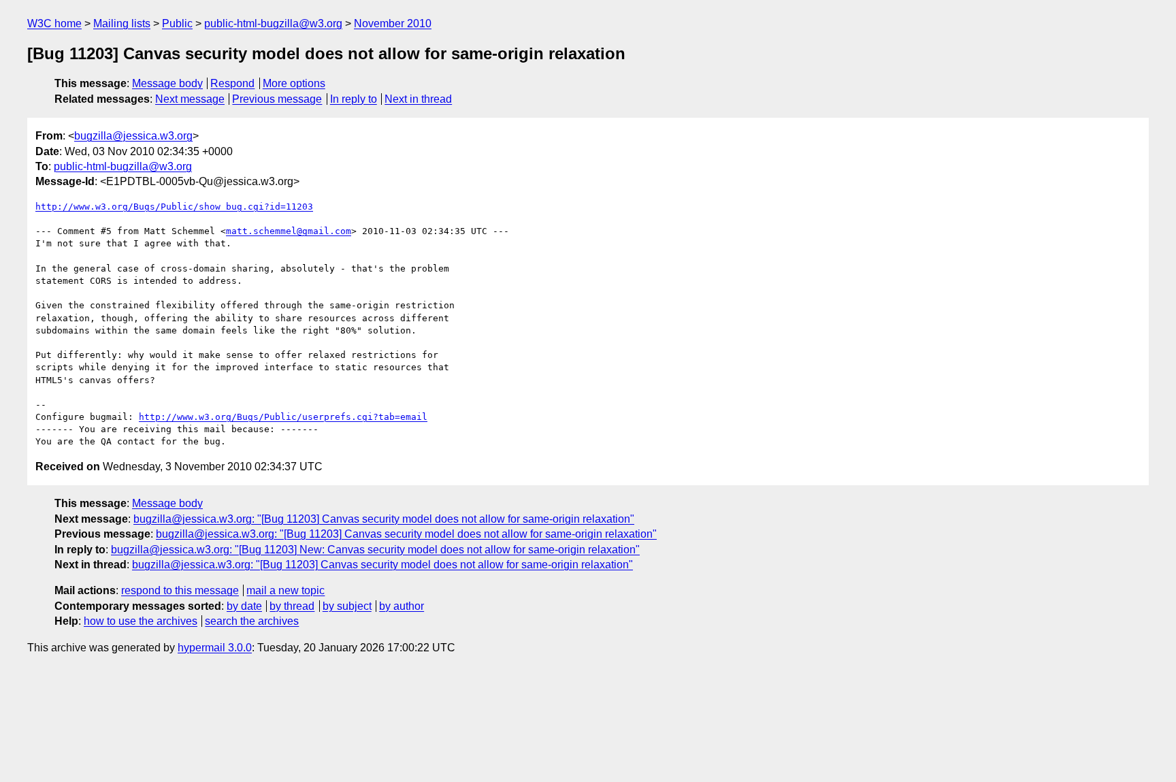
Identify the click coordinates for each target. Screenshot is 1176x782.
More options (294, 83)
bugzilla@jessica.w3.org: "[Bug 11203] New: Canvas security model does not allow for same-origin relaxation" (375, 549)
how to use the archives (140, 621)
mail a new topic (285, 590)
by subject (347, 606)
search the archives (252, 621)
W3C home (54, 23)
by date (244, 606)
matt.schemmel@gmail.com (288, 231)
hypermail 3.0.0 (215, 647)
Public (177, 23)
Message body (167, 83)
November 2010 (392, 23)
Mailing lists (121, 23)
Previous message (277, 99)
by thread (292, 606)
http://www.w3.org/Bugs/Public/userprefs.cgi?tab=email (283, 417)
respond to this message (180, 590)
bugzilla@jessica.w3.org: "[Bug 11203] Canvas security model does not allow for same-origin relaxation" (383, 519)
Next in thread (418, 99)
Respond (232, 83)
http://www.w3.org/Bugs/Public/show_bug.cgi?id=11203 (174, 206)
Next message (190, 99)
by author (401, 606)
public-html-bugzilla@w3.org (273, 23)
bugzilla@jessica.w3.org (133, 136)
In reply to (353, 99)
